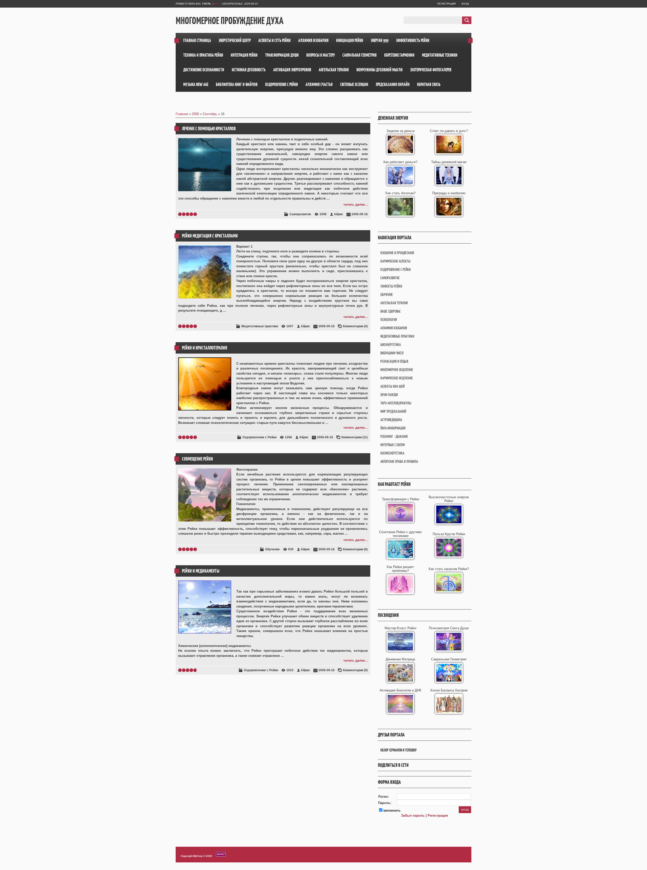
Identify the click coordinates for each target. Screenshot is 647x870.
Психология (388, 319)
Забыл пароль (413, 815)
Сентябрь (210, 114)
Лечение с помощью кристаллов (209, 128)
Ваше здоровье (390, 311)
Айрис (338, 214)
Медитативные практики (259, 326)
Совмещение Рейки (197, 459)
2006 (195, 114)
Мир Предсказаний (393, 411)
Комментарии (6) (355, 549)
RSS (217, 3)
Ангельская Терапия (394, 302)
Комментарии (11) (354, 437)
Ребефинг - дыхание (394, 436)
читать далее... (355, 204)
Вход (465, 3)
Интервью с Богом (392, 444)
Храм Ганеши (389, 394)
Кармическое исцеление (396, 378)
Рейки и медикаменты (200, 571)
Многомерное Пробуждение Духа (229, 20)
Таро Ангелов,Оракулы (395, 403)
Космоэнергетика (392, 453)
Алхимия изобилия (393, 327)
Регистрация (446, 3)
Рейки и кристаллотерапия (204, 348)
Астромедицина (391, 419)
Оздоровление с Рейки (259, 437)
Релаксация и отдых (394, 361)
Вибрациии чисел (392, 353)
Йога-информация (392, 428)
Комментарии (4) (355, 326)
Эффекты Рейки (391, 286)
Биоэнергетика (390, 344)
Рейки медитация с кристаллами (210, 236)
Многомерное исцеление (396, 369)
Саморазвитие (300, 214)
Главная (182, 114)
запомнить (392, 810)
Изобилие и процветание (397, 252)
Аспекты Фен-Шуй (392, 386)
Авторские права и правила (399, 461)
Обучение (272, 549)
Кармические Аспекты (395, 261)
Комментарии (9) (355, 670)
